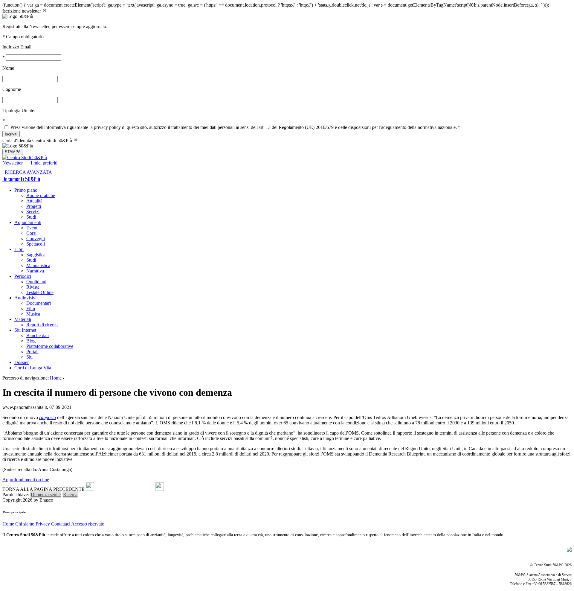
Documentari (38, 303)
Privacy (43, 523)
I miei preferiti (46, 162)
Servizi (32, 211)
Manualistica (38, 265)
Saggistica (35, 254)
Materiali (22, 319)
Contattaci (60, 523)
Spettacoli (35, 243)
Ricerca (70, 494)
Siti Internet (25, 330)
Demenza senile (46, 494)
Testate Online (40, 292)
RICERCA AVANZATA (28, 172)
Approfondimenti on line (25, 479)
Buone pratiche (40, 195)
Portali (32, 351)
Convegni (35, 238)
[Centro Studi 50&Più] (24, 157)
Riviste (32, 287)
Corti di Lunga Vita (32, 367)
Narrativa (35, 270)
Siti (29, 357)
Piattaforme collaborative (49, 346)
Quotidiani (36, 281)
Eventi (32, 227)
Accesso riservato (87, 523)
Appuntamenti (27, 222)
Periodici (22, 276)
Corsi (31, 233)
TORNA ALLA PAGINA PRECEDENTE (43, 489)
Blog (31, 340)
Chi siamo (24, 523)
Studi (31, 217)
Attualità (34, 200)
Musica (33, 313)
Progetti (33, 206)
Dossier (21, 362)
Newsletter (12, 162)
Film (30, 308)
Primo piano (25, 190)
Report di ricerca (42, 324)
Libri (19, 249)
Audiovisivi (25, 297)
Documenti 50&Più (21, 179)
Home (56, 377)
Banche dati (37, 335)
